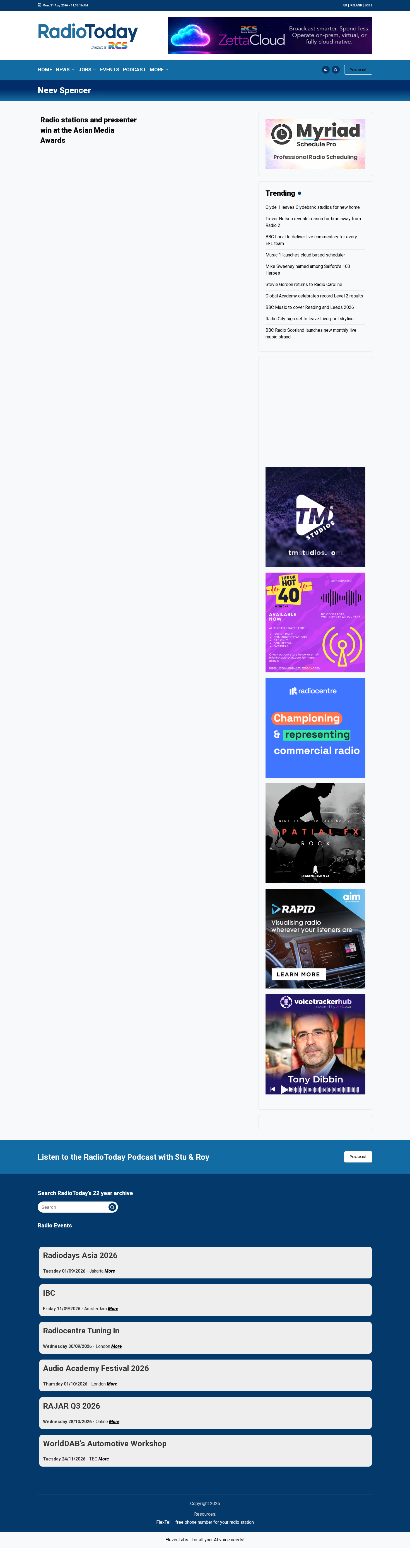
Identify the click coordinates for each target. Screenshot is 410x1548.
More (110, 1271)
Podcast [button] (358, 1156)
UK (345, 5)
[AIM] (315, 938)
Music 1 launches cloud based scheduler (305, 255)
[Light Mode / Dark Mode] (326, 70)
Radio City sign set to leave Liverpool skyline (310, 318)
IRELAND (356, 5)
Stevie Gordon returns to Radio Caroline (304, 284)
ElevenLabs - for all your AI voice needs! (205, 1539)
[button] (358, 70)
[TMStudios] (315, 516)
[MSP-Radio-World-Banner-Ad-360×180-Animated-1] (315, 143)
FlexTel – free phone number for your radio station (205, 1522)
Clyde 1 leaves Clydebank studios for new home (313, 207)
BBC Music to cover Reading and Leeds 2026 (310, 307)
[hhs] (315, 832)
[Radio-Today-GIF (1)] (315, 727)
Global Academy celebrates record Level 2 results (314, 296)
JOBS (368, 5)
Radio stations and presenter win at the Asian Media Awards (88, 130)
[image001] (315, 622)
